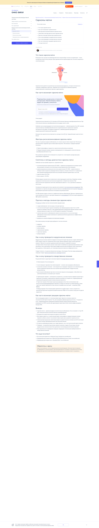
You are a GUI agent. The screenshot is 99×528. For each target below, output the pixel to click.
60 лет (37, 135)
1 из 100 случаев (79, 126)
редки (60, 123)
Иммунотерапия (41, 288)
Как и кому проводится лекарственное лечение (50, 39)
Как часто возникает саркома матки (47, 29)
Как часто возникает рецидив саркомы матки (49, 41)
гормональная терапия (42, 230)
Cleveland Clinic (56, 340)
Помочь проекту (68, 12)
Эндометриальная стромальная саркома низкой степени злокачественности (58, 301)
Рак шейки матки (15, 39)
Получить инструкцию (62, 109)
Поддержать (70, 6)
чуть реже (44, 129)
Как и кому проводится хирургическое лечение (50, 37)
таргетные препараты (58, 282)
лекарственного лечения (68, 258)
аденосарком (56, 303)
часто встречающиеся (46, 126)
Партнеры (76, 12)
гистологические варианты (61, 85)
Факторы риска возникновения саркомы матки (50, 31)
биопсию (80, 188)
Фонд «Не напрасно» (78, 6)
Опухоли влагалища (17, 35)
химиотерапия (40, 228)
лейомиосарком (66, 299)
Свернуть (59, 24)
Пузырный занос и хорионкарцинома (21, 37)
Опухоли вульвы (16, 33)
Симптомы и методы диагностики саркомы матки (50, 33)
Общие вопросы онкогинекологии (19, 21)
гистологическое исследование (72, 187)
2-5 (51, 121)
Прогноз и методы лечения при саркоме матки (49, 35)
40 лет (65, 134)
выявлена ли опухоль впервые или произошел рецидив (50, 218)
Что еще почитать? (43, 43)
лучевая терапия (50, 150)
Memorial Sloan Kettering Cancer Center (62, 338)
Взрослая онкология (39, 17)
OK (63, 524)
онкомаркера (64, 195)
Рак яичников (15, 23)
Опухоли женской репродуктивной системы (53, 17)
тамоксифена (44, 148)
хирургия (39, 224)
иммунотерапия (41, 233)
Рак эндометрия (15, 25)
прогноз (39, 203)
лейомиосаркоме (65, 207)
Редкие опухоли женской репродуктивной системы (21, 28)
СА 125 (70, 195)
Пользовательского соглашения (54, 111)
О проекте (61, 12)
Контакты (82, 12)
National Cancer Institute (57, 336)
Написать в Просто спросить (22, 43)
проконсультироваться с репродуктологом (55, 252)
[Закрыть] (86, 525)
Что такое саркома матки (44, 27)
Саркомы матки (16, 31)
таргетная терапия (41, 231)
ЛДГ (37, 196)
